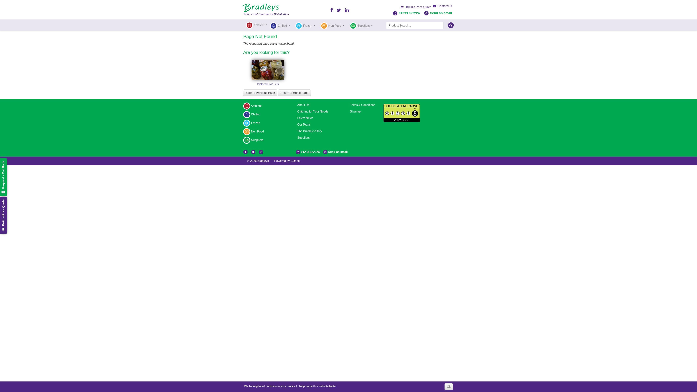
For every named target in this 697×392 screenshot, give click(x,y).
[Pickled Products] (268, 70)
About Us (303, 105)
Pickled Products (268, 84)
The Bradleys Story (309, 131)
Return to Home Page (294, 92)
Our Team (303, 124)
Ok (449, 386)
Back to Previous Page (260, 92)
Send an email (441, 13)
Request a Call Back (3, 175)
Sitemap (355, 111)
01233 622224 (409, 13)
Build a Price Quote (418, 7)
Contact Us (445, 6)
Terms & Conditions (362, 105)
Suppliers (303, 137)
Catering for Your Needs (312, 111)
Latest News (305, 118)
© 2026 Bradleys (258, 160)
